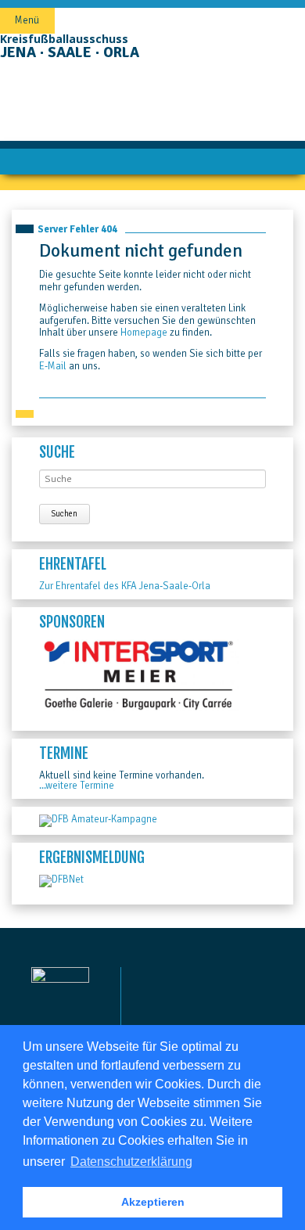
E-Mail (52, 366)
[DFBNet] (61, 879)
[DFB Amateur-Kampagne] (98, 819)
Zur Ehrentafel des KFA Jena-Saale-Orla (124, 586)
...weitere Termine (76, 785)
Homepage (143, 332)
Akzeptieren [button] (153, 1202)
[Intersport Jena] (139, 708)
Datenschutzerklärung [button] (131, 1161)
